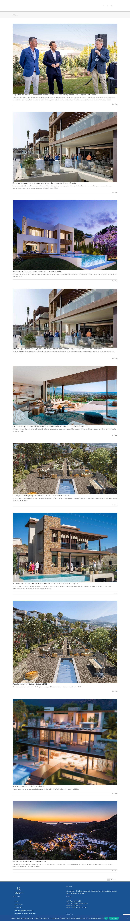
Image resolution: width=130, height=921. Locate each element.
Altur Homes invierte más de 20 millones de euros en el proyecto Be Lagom (45, 584)
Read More (114, 104)
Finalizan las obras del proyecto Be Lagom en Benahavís (37, 271)
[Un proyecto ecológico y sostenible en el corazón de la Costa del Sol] (65, 468)
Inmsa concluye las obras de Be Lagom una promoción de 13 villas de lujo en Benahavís (50, 426)
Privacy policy (114, 918)
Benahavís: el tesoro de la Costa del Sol (29, 861)
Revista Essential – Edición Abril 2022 (28, 786)
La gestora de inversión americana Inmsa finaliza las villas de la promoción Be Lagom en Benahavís (55, 95)
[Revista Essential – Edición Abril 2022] (65, 742)
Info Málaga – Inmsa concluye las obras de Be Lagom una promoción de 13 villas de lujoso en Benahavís (57, 349)
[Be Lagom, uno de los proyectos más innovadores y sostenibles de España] (65, 147)
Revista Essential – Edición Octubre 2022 (30, 684)
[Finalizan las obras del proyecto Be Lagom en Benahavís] (65, 235)
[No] (128, 918)
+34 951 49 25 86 (81, 907)
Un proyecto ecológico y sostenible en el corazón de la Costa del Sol (41, 496)
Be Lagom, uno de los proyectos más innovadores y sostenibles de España (44, 183)
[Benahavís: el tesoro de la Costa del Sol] (65, 830)
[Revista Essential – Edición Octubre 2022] (65, 642)
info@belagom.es (76, 905)
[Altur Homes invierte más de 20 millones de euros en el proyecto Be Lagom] (65, 547)
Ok (106, 918)
